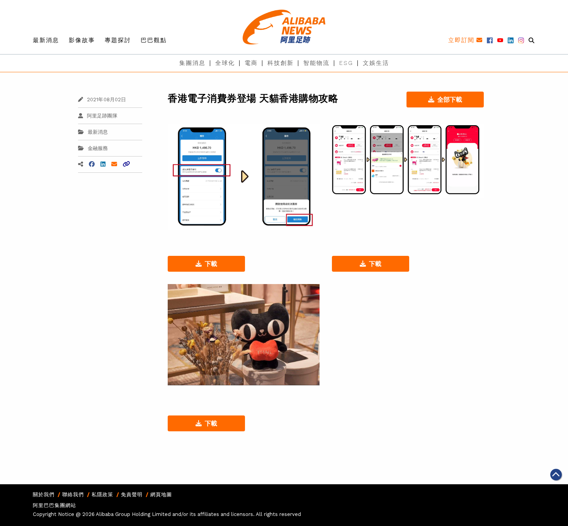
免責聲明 (132, 494)
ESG (346, 63)
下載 (211, 263)
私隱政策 (102, 494)
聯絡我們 (73, 494)
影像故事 (82, 40)
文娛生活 (376, 63)
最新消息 (46, 40)
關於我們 (43, 494)
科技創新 (280, 63)
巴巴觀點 (154, 40)
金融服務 (98, 148)
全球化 (225, 63)
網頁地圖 (161, 494)
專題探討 (118, 40)
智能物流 (316, 63)
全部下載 (449, 99)
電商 (251, 63)
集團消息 (192, 63)
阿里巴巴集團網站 (54, 505)
